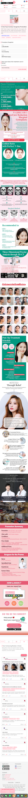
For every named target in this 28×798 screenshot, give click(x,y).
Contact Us (17, 782)
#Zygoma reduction (14, 673)
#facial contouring (6, 688)
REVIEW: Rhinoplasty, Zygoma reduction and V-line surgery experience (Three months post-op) (12, 661)
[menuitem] (2, 1)
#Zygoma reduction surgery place (18, 688)
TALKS (14, 5)
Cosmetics (14, 7)
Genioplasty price (5, 716)
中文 (3, 0)
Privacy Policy (11, 782)
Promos (6, 5)
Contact (22, 7)
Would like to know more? (7, 703)
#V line (4, 747)
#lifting (15, 747)
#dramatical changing (7, 748)
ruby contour (5, 732)
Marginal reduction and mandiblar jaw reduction (12, 686)
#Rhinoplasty (15, 671)
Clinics (6, 7)
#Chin (18, 718)
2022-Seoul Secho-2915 (10, 787)
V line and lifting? (5, 745)
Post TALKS (24, 655)
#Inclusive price (12, 718)
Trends (23, 5)
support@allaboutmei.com (10, 779)
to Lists (2, 10)
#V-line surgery (6, 673)
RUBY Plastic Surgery (6, 35)
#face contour (10, 747)
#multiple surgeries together (9, 690)
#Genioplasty (5, 718)
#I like (14, 748)
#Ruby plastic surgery (7, 671)
